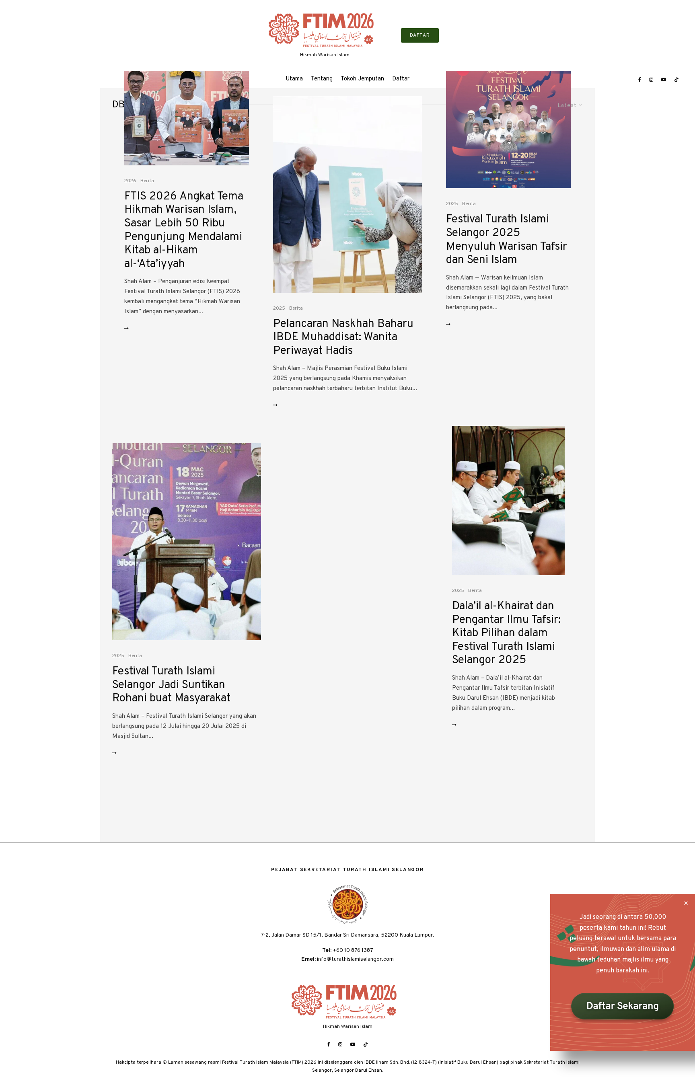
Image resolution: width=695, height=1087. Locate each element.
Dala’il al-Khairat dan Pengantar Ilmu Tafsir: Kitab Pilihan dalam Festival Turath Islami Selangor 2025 (506, 634)
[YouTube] (663, 79)
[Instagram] (651, 79)
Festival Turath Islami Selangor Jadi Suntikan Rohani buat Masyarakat (171, 685)
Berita (147, 181)
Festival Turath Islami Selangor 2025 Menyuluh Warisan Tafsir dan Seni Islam (506, 240)
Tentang (322, 79)
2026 (130, 181)
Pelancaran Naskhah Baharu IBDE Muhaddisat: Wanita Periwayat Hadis (343, 338)
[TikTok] (676, 79)
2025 (279, 308)
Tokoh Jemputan (362, 79)
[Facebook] (639, 79)
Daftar (400, 79)
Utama (294, 79)
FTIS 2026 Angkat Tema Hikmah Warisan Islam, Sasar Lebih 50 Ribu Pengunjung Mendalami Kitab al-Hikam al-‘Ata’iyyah (183, 230)
